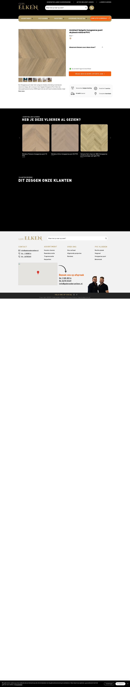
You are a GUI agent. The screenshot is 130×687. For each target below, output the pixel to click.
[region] (27, 18)
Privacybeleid (18, 684)
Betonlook (98, 259)
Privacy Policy (71, 297)
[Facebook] (77, 295)
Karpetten (47, 259)
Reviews (70, 256)
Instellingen (109, 684)
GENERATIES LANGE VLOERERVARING (59, 2)
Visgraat (98, 253)
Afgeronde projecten (74, 253)
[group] (65, 141)
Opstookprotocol (84, 297)
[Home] (91, 8)
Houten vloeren (49, 250)
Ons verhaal (71, 250)
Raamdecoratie (49, 253)
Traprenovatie (49, 256)
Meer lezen (21, 91)
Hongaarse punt (100, 256)
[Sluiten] (128, 683)
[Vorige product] (19, 138)
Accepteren (120, 684)
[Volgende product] (110, 138)
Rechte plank (99, 250)
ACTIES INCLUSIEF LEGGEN (85, 2)
